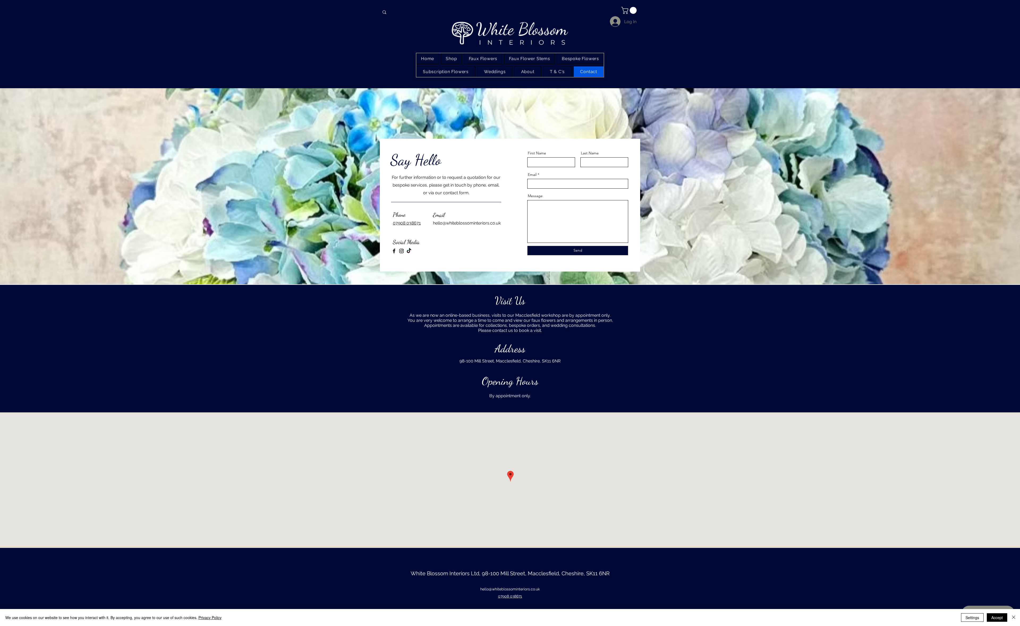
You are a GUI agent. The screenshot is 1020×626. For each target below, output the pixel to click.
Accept (997, 617)
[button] (629, 10)
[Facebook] (394, 251)
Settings (972, 617)
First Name (537, 153)
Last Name (590, 153)
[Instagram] (401, 251)
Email (532, 174)
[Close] (1013, 617)
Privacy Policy (210, 617)
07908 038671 (407, 223)
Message (535, 196)
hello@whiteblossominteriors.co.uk (510, 589)
